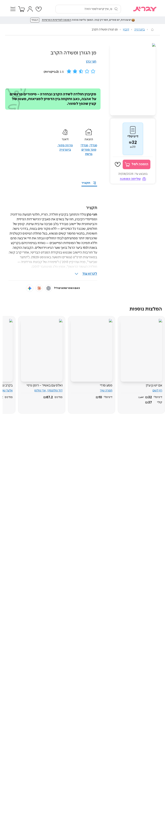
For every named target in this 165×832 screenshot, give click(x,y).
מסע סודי (106, 385)
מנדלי (93, 145)
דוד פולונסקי (55, 390)
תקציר (85, 183)
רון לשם (157, 390)
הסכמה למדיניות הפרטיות (56, 20)
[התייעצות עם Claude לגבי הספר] (39, 288)
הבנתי (34, 20)
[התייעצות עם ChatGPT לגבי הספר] (48, 288)
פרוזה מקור (65, 145)
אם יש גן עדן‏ (154, 385)
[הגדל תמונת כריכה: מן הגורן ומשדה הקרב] (133, 79)
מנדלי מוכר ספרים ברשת (88, 150)
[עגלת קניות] (21, 9)
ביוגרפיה (139, 29)
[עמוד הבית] (152, 29)
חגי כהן (91, 62)
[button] (12, 9)
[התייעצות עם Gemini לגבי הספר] (29, 288)
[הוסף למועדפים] (118, 164)
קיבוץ (126, 29)
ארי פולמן (40, 390)
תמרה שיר (106, 390)
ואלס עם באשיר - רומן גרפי (45, 385)
